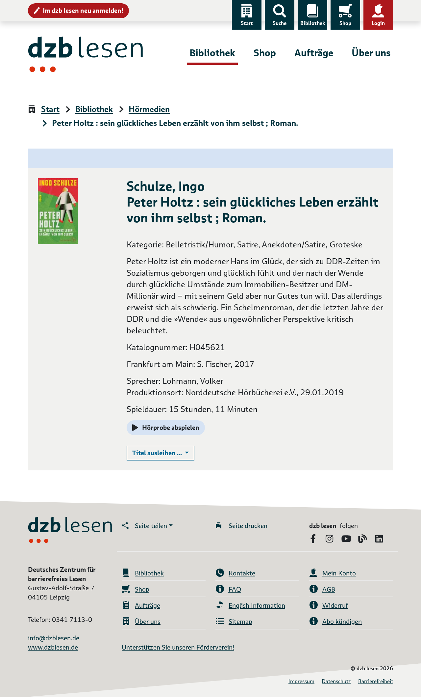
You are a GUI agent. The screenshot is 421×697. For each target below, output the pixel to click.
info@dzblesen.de (53, 638)
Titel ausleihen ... (163, 452)
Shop (345, 23)
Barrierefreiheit (375, 681)
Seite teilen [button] (151, 525)
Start (247, 23)
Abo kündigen (342, 621)
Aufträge (313, 52)
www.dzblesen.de (53, 647)
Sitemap (240, 621)
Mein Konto (339, 573)
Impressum (301, 681)
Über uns (371, 52)
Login (378, 23)
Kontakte (242, 573)
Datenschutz (336, 681)
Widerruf (335, 605)
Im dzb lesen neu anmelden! (83, 10)
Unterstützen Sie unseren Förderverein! (178, 647)
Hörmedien (149, 109)
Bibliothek (312, 23)
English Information (257, 605)
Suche (279, 23)
